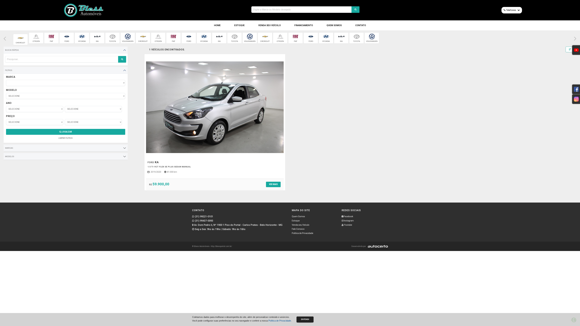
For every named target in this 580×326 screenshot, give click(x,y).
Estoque (239, 25)
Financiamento (303, 25)
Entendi (305, 319)
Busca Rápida (12, 50)
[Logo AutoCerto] (377, 246)
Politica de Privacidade (302, 233)
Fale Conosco (298, 229)
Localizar (66, 132)
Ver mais (273, 184)
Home (217, 25)
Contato (360, 25)
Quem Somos (334, 25)
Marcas (9, 148)
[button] (4, 38)
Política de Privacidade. (280, 320)
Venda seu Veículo (269, 25)
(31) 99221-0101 (203, 216)
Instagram (348, 220)
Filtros (8, 70)
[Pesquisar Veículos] (355, 9)
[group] (20, 39)
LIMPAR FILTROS (65, 138)
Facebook (348, 216)
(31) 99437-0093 (203, 220)
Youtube (347, 225)
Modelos (9, 156)
